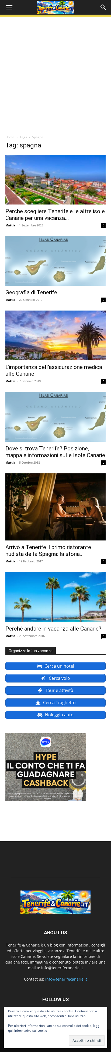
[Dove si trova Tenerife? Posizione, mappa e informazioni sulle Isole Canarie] (55, 417)
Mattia (10, 225)
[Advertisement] (55, 73)
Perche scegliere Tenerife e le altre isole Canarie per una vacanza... (55, 214)
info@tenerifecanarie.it (66, 979)
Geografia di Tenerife (31, 292)
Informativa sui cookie (30, 1030)
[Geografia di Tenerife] (55, 261)
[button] (9, 7)
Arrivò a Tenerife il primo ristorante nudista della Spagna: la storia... (48, 550)
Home (10, 137)
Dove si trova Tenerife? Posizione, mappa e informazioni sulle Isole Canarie (55, 452)
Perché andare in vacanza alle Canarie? (53, 628)
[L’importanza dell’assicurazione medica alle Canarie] (55, 335)
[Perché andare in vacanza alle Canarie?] (55, 597)
